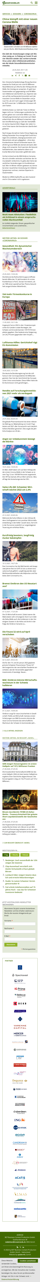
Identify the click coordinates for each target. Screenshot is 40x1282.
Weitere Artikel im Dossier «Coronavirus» (15, 239)
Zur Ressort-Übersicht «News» (17, 843)
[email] (25, 76)
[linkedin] (11, 76)
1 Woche (15, 855)
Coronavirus (30, 14)
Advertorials (8, 188)
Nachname (9, 928)
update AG (21, 1254)
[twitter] (21, 76)
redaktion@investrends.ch (15, 1242)
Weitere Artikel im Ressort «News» (18, 738)
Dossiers (17, 14)
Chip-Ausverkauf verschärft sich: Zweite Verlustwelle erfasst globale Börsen (19, 869)
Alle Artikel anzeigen (13, 731)
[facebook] (18, 76)
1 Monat (25, 855)
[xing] (15, 76)
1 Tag (6, 855)
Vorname (8, 920)
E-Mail (7, 936)
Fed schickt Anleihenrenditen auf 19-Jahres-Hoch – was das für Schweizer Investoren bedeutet (20, 889)
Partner (9, 961)
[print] (28, 76)
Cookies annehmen (28, 1261)
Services (6, 14)
